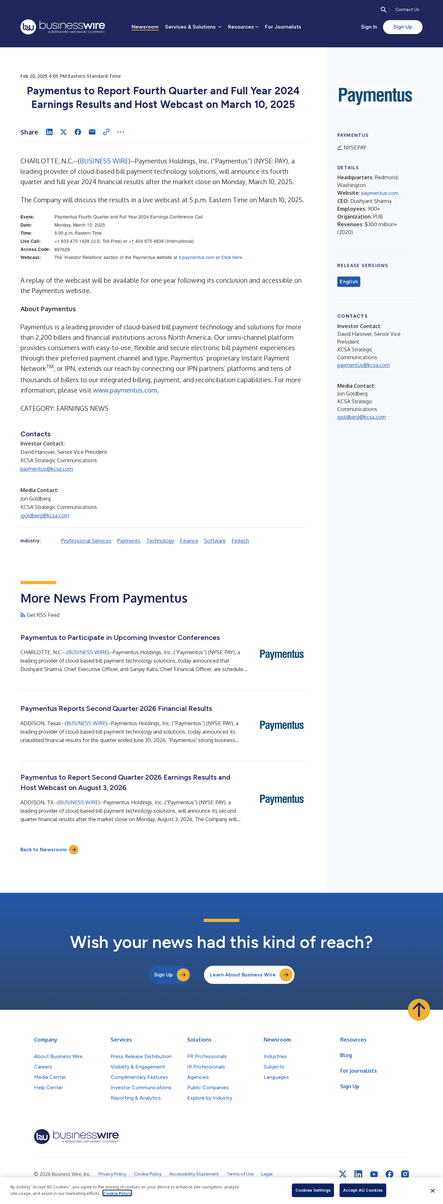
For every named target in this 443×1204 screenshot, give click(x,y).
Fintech (240, 540)
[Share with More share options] (120, 132)
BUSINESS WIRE (104, 161)
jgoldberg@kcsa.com (44, 515)
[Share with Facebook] (78, 132)
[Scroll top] (419, 1010)
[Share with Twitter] (63, 132)
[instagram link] (405, 1174)
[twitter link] (343, 1174)
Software (215, 540)
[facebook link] (389, 1174)
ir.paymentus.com (196, 257)
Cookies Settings (312, 1190)
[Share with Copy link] (106, 132)
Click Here (231, 257)
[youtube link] (374, 1174)
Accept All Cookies (363, 1190)
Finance (189, 540)
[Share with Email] (92, 132)
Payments (128, 540)
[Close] (433, 1191)
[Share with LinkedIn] (49, 132)
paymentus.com (380, 193)
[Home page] (62, 26)
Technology (160, 540)
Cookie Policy (117, 1193)
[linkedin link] (358, 1174)
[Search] (384, 10)
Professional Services (86, 540)
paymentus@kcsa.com (46, 469)
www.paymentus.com (125, 390)
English (349, 282)
